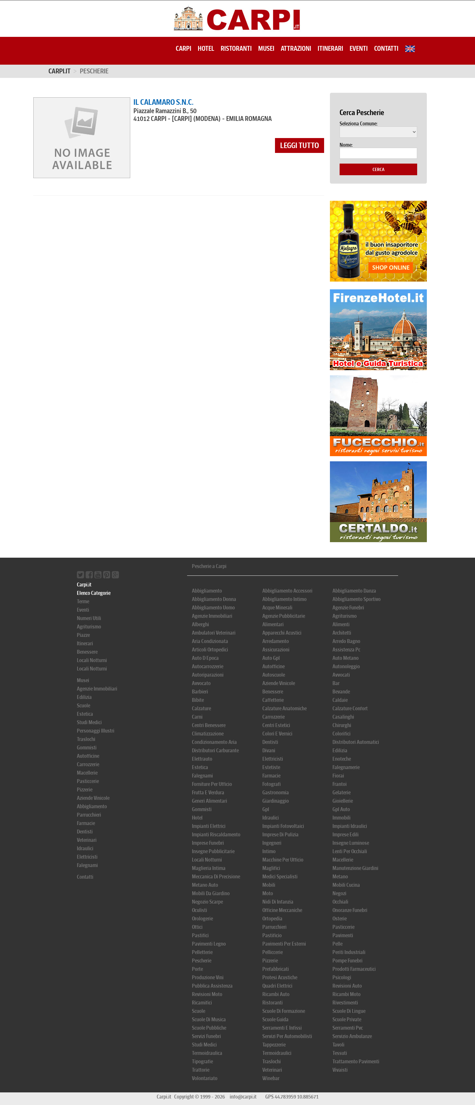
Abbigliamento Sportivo (356, 599)
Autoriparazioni (208, 675)
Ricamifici (202, 1003)
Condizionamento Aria (214, 742)
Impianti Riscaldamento (216, 834)
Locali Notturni (92, 660)
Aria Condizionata (210, 641)
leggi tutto (299, 145)
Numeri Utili (89, 618)
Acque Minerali (277, 608)
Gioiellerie (342, 801)
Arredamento (275, 641)
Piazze (83, 635)
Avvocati (341, 675)
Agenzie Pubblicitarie (283, 616)
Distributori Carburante (215, 750)
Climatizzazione (208, 734)
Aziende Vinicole (93, 798)
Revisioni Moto (207, 994)
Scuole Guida (275, 1019)
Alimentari (273, 624)
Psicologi (341, 977)
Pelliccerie (272, 952)
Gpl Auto (341, 809)
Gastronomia (275, 792)
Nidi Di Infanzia (277, 902)
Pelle (337, 944)
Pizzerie (84, 790)
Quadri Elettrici (277, 986)
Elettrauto (202, 759)
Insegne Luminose (350, 843)
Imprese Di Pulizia (280, 834)
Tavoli (338, 1045)
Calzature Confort (350, 708)
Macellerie (87, 773)
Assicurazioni (276, 650)
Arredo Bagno (346, 641)
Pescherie (201, 961)
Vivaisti (340, 1070)
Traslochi (86, 739)
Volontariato (204, 1078)
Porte (197, 969)
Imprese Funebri (208, 843)
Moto (267, 893)
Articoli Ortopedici (210, 650)
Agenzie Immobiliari (97, 689)
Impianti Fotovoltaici (283, 826)
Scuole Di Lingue (348, 1011)
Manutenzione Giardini (355, 868)
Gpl (265, 809)
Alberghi (200, 624)
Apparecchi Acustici (281, 633)
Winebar (271, 1078)
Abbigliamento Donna (214, 599)
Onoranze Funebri (349, 910)
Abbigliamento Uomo (213, 608)
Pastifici (200, 935)
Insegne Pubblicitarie (213, 851)
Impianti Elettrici (209, 826)
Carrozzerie (88, 764)
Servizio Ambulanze (352, 1036)
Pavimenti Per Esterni (284, 944)
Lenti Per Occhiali (349, 851)
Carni (197, 717)
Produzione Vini (208, 977)
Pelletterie (202, 952)
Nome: (346, 145)
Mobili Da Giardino (211, 893)
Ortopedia (272, 919)
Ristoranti (236, 48)
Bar (336, 683)
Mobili (268, 885)
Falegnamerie (346, 767)
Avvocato (201, 683)
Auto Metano (345, 658)
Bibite (198, 700)
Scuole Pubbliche (209, 1028)
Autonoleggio (346, 666)
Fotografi (271, 784)
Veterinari (87, 840)
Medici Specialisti (280, 877)
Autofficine (88, 756)
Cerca (379, 169)
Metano (340, 877)
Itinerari (330, 48)
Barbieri (200, 692)
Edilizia (84, 697)
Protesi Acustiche (279, 977)
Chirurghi (341, 725)
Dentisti (85, 832)
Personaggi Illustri (95, 731)
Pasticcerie (88, 781)
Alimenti (341, 624)
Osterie (339, 919)
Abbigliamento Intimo (284, 599)
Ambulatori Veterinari (214, 633)
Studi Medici (89, 722)
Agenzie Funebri (348, 608)
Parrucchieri (89, 815)
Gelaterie (341, 792)
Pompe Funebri (347, 961)
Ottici (197, 927)
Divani (268, 750)
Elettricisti (87, 857)
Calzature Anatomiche (284, 708)
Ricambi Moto (346, 994)
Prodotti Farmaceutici (354, 969)
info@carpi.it (243, 1097)
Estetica (85, 714)
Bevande (341, 692)
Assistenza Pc (346, 650)
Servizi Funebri (206, 1036)
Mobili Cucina (346, 885)
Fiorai (338, 776)
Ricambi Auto (276, 994)
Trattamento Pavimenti (355, 1061)
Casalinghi (343, 717)
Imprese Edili (345, 834)
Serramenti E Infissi (282, 1028)
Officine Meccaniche (282, 910)
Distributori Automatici (355, 742)
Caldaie (340, 700)
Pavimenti (342, 935)
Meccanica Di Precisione (216, 877)
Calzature (201, 708)
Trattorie (200, 1070)
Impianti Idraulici (349, 826)
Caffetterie (273, 700)
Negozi (339, 893)
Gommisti (87, 748)
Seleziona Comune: (358, 123)
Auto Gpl (271, 658)
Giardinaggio (275, 801)
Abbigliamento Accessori (287, 591)
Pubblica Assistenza (212, 986)
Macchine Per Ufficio (282, 860)
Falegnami (87, 865)
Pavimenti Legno (209, 944)
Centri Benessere (209, 725)
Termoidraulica (207, 1053)
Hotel (206, 48)
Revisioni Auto (347, 986)
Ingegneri (271, 843)
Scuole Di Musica (209, 1019)
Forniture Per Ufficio (212, 784)
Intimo (269, 851)
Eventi (359, 48)
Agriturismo (89, 627)
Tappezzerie (274, 1045)
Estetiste (271, 767)
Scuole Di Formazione (283, 1011)
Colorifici (341, 734)
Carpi (183, 48)
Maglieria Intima (209, 868)
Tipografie (202, 1061)
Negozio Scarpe (207, 902)
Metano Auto (205, 885)
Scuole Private (346, 1019)
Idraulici (85, 848)
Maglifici (271, 868)
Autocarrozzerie (207, 666)
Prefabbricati (275, 969)
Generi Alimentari (209, 801)
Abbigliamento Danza (354, 591)
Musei (266, 48)
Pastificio (272, 935)
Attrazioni (296, 48)
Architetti (341, 633)
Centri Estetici (276, 725)
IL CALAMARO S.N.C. (163, 102)
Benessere (87, 652)
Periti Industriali (348, 952)
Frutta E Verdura (208, 792)
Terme (83, 601)
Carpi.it (59, 71)
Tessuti (339, 1053)
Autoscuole (273, 675)
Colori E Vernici (277, 734)
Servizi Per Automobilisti (287, 1036)
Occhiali (340, 902)
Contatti (386, 48)
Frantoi (339, 784)
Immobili (341, 818)
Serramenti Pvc (347, 1028)
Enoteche (341, 759)
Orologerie (202, 919)
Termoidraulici (276, 1053)
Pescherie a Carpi (209, 566)
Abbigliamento (92, 806)
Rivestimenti (345, 1003)
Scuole (83, 706)
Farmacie (86, 823)
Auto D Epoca (205, 658)
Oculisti (199, 910)
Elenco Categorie (94, 593)
